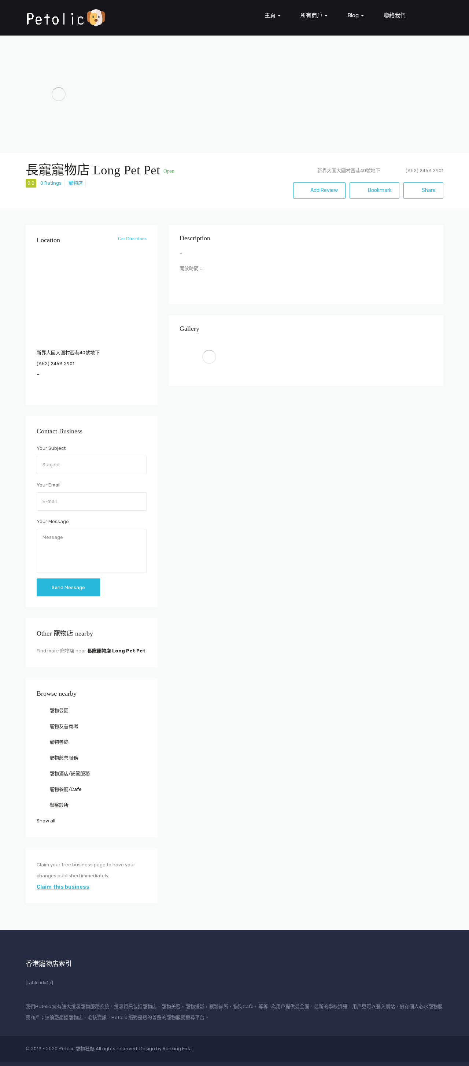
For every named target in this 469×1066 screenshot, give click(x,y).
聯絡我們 (395, 15)
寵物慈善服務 (63, 757)
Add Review (324, 190)
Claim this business (63, 887)
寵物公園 (58, 710)
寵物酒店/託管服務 (69, 773)
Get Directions (132, 238)
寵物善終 (58, 742)
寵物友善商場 (63, 726)
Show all (46, 820)
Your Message (53, 521)
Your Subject (51, 448)
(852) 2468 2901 (55, 363)
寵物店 (76, 183)
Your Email (48, 485)
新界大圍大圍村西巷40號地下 (348, 170)
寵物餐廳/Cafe (65, 789)
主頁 (271, 15)
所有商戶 (312, 15)
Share (428, 190)
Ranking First (177, 1048)
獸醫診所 (58, 805)
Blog (353, 15)
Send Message (68, 587)
